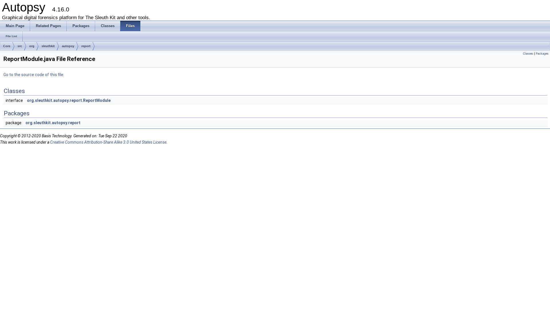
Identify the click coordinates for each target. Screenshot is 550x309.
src (19, 46)
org (31, 46)
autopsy (68, 46)
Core (6, 46)
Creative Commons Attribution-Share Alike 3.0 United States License (108, 142)
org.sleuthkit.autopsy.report (52, 122)
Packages (542, 54)
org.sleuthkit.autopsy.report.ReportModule (69, 100)
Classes (528, 54)
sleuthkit (48, 46)
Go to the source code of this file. (33, 74)
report (86, 46)
